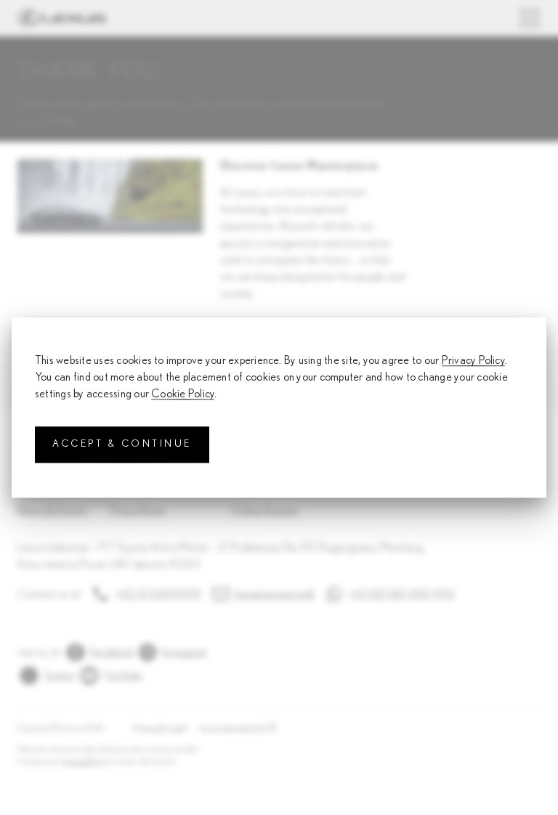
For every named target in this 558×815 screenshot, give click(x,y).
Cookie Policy (182, 394)
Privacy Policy (473, 360)
